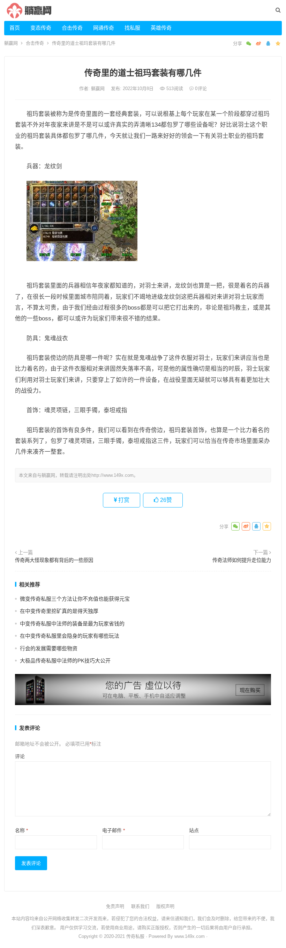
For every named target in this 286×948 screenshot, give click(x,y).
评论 (20, 756)
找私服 (132, 28)
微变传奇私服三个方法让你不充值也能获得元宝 (75, 599)
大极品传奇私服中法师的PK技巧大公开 (65, 661)
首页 (14, 28)
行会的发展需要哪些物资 (48, 648)
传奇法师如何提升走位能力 (241, 560)
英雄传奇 (161, 28)
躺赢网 (11, 43)
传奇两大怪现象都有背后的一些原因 (54, 560)
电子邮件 (113, 830)
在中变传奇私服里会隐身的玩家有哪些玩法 (69, 636)
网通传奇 (103, 28)
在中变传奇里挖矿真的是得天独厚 (59, 611)
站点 (194, 830)
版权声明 (165, 906)
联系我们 (140, 906)
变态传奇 (40, 28)
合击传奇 (72, 28)
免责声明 (115, 906)
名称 (21, 830)
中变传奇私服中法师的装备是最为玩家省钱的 (72, 624)
